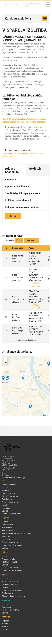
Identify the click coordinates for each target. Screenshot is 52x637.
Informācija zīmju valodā (12, 514)
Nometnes (6, 607)
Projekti (5, 505)
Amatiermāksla (8, 559)
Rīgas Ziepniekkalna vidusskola (18, 299)
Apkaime (9, 179)
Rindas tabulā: (8, 240)
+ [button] (6, 359)
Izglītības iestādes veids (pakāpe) (22, 207)
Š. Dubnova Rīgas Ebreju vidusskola (17, 331)
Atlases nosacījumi (12, 170)
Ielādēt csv (32, 240)
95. (6, 330)
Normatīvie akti (8, 493)
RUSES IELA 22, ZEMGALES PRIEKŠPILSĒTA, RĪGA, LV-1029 (36, 317)
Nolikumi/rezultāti (9, 584)
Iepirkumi (6, 508)
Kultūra (5, 624)
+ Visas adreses (36, 284)
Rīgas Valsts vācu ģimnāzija (17, 259)
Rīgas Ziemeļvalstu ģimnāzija (17, 278)
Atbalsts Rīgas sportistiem (13, 596)
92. (6, 277)
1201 (4, 473)
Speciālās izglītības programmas (21, 193)
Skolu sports (7, 593)
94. (6, 317)
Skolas (5, 522)
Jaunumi (5, 488)
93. (6, 299)
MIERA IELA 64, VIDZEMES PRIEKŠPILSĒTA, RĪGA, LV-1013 (36, 330)
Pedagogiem (7, 530)
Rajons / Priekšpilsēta (16, 186)
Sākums (7, 5)
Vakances (6, 536)
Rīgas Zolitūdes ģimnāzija (16, 317)
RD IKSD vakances (10, 496)
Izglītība (16, 5)
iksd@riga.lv (7, 475)
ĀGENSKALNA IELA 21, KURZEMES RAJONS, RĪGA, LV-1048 (35, 258)
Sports (5, 627)
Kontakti (5, 490)
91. (6, 258)
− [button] (6, 362)
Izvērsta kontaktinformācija (13, 478)
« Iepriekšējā (21, 340)
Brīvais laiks (7, 528)
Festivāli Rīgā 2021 (10, 562)
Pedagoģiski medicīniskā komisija (16, 533)
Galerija (5, 511)
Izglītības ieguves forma (17, 200)
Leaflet (46, 414)
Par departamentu (9, 485)
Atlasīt (13, 216)
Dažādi (5, 629)
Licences (6, 539)
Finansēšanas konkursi (11, 502)
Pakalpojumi (7, 499)
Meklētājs (34, 168)
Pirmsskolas (7, 525)
